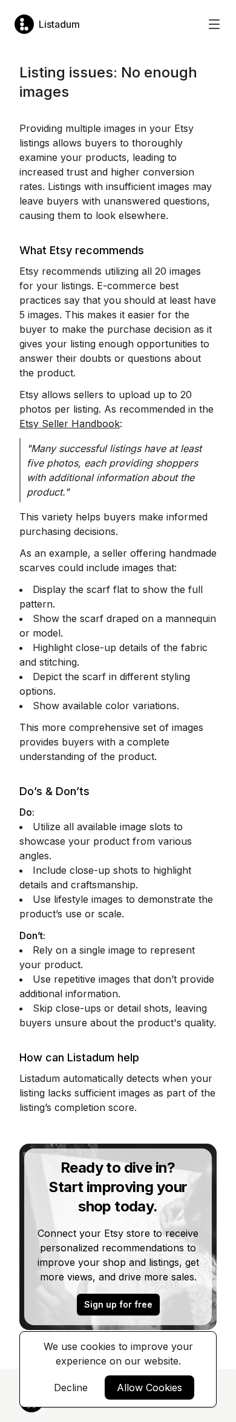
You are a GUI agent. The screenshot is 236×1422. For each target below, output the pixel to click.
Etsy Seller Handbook (69, 424)
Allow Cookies (149, 1387)
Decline (71, 1387)
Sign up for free (118, 1304)
